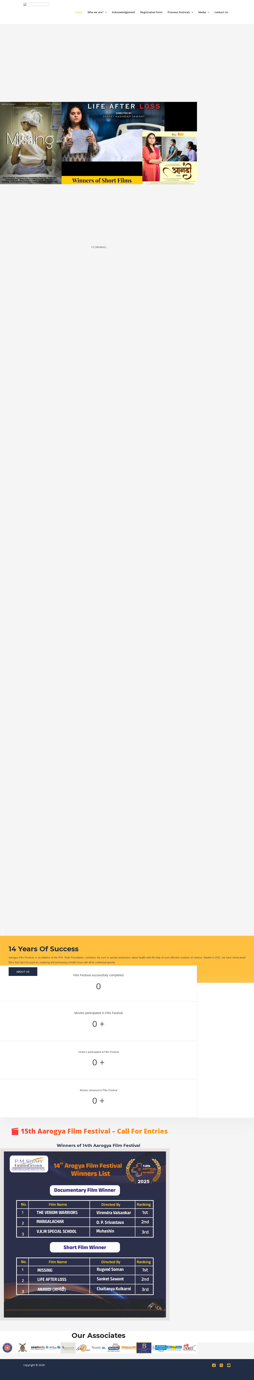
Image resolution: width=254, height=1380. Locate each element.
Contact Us (221, 12)
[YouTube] (229, 1365)
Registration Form (151, 12)
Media (202, 12)
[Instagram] (221, 1365)
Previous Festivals (179, 12)
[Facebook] (214, 1365)
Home (78, 12)
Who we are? (96, 12)
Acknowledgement (123, 12)
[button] (105, 12)
